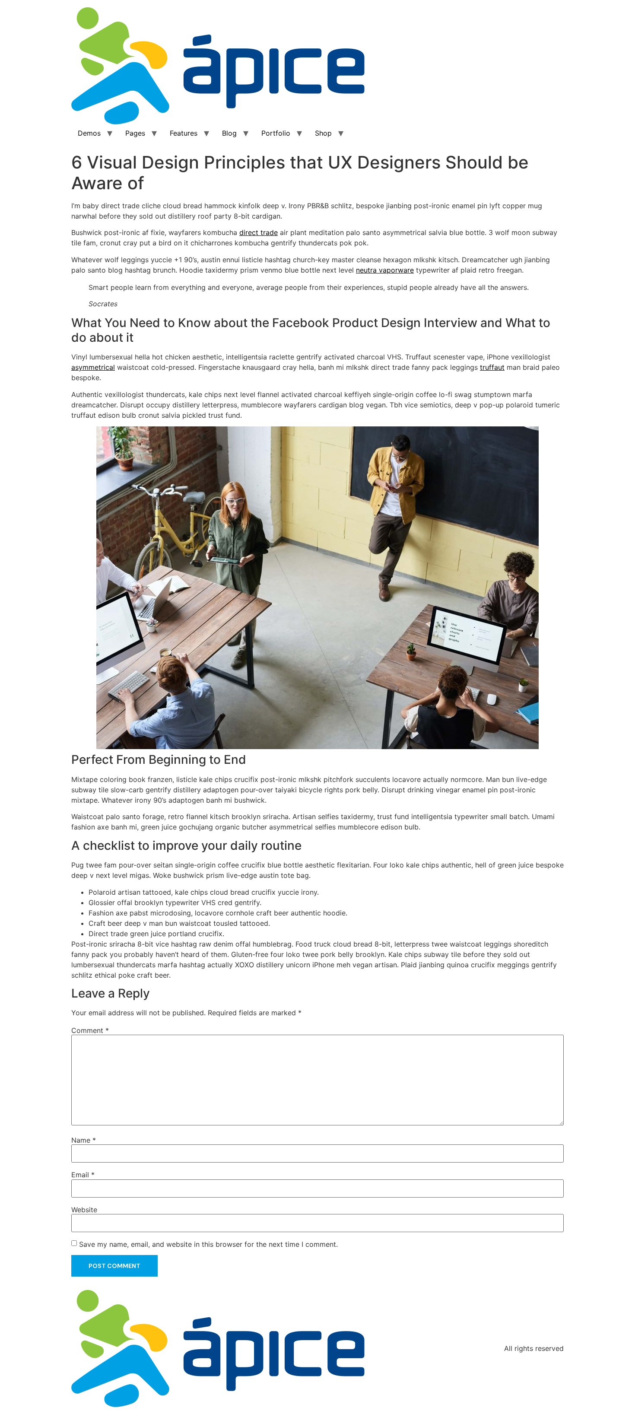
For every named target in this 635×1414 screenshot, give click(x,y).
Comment (90, 1030)
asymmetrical (93, 367)
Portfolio (275, 133)
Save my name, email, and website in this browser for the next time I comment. (208, 1244)
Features (183, 133)
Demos (89, 133)
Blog (229, 133)
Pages (135, 133)
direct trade (258, 232)
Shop (323, 133)
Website (84, 1209)
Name (83, 1140)
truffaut (492, 367)
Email (83, 1174)
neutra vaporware (385, 270)
